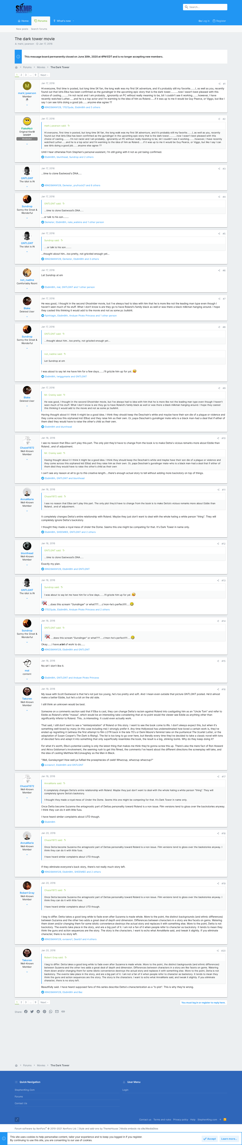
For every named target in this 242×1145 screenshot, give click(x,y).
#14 (224, 621)
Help (192, 1119)
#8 (224, 327)
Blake (27, 308)
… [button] (31, 74)
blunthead (27, 553)
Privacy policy (180, 1119)
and (58, 426)
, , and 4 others (71, 939)
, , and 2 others (69, 157)
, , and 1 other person (74, 222)
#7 (224, 298)
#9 (224, 388)
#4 (224, 196)
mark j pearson (26, 43)
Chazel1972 (27, 447)
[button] (73, 21)
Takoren (27, 698)
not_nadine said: (53, 354)
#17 (224, 776)
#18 (224, 833)
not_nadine (27, 279)
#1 (224, 83)
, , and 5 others (72, 107)
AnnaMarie (27, 499)
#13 (224, 580)
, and (66, 376)
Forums (19, 1096)
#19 (224, 883)
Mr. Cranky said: (53, 394)
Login (125, 1089)
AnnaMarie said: (53, 783)
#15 (224, 661)
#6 (224, 270)
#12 (224, 543)
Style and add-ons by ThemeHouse (98, 1128)
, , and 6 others (72, 185)
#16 (224, 689)
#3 (224, 168)
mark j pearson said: (55, 125)
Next (43, 74)
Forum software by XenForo (46, 1128)
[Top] (220, 1119)
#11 (224, 489)
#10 (224, 438)
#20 (223, 950)
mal (27, 670)
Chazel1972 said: (53, 496)
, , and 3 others (72, 258)
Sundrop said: (52, 240)
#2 (224, 119)
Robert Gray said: (53, 957)
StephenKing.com (25, 1089)
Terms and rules (162, 1119)
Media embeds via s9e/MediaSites (139, 1128)
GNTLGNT (27, 178)
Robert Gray (27, 892)
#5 (224, 233)
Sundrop (27, 206)
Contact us (21, 1103)
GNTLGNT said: (52, 203)
